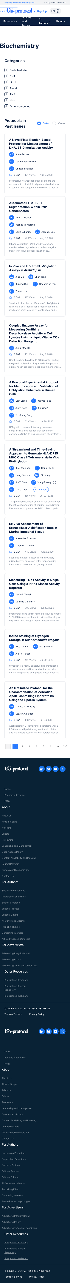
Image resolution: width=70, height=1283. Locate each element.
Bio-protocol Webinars (16, 995)
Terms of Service (13, 1014)
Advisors (6, 827)
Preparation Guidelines (14, 896)
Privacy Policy (36, 1014)
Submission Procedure (13, 890)
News (7, 789)
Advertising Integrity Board (15, 953)
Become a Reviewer (14, 795)
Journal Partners (10, 864)
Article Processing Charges (16, 938)
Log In (28, 11)
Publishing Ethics (11, 926)
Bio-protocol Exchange (16, 980)
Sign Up (42, 11)
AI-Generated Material (13, 920)
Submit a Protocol (11, 902)
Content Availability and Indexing (19, 857)
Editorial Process (10, 908)
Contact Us (8, 876)
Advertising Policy (11, 959)
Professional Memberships (15, 870)
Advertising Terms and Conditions (19, 965)
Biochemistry (19, 45)
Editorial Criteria (10, 914)
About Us (6, 815)
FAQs (7, 801)
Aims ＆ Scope (9, 821)
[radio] (43, 124)
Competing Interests (12, 932)
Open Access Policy (12, 851)
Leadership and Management (17, 845)
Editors (5, 833)
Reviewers (7, 839)
